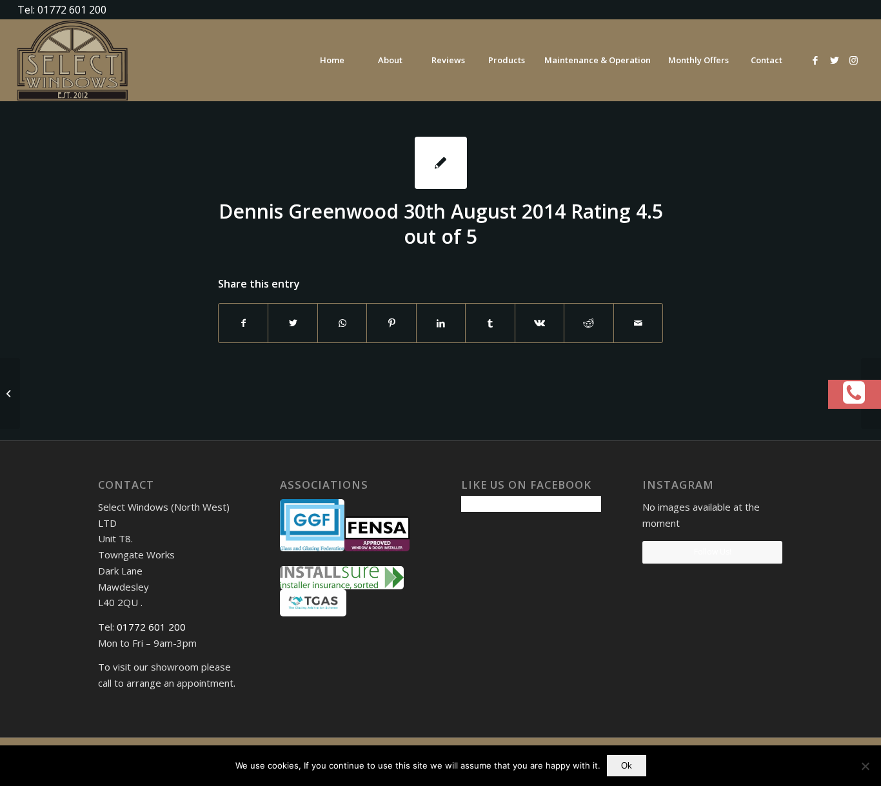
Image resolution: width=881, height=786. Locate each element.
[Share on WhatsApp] (342, 323)
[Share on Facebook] (243, 323)
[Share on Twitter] (292, 323)
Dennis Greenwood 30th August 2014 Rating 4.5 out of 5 (441, 224)
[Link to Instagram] (854, 60)
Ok (626, 766)
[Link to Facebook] (815, 60)
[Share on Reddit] (588, 323)
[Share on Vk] (539, 323)
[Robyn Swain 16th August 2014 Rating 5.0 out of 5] (10, 393)
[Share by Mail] (638, 323)
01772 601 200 (151, 626)
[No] (864, 766)
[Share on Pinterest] (391, 323)
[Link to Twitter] (834, 60)
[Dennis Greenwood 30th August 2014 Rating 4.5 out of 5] (441, 163)
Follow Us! (712, 551)
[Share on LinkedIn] (441, 323)
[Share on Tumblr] (490, 323)
